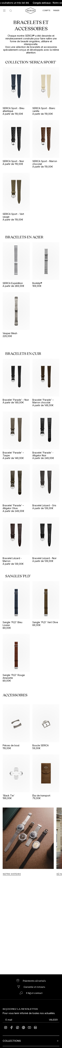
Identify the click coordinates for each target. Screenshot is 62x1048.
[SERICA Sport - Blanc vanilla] (46, 86)
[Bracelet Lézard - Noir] (46, 536)
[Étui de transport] (46, 773)
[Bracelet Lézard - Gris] (46, 483)
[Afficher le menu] (4, 10)
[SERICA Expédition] (16, 261)
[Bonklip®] (46, 261)
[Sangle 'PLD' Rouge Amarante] (16, 653)
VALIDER (53, 1019)
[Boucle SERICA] (46, 723)
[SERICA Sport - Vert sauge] (16, 192)
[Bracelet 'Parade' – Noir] (16, 378)
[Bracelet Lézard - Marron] (16, 536)
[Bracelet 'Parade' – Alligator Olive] (16, 483)
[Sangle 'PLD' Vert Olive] (46, 600)
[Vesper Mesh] (16, 311)
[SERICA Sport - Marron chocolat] (46, 139)
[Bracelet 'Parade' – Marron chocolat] (46, 378)
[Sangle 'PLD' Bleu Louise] (16, 600)
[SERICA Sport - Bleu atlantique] (16, 86)
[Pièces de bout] (16, 723)
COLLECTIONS (12, 1041)
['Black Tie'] (16, 773)
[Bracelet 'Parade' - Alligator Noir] (46, 430)
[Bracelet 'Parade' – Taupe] (16, 430)
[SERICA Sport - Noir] (16, 139)
